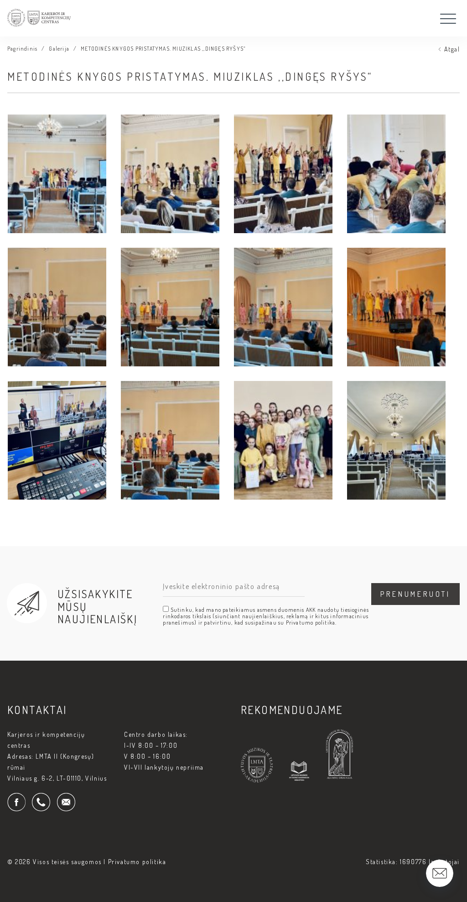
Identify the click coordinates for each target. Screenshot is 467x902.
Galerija (59, 48)
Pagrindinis (22, 48)
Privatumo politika (137, 862)
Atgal (452, 49)
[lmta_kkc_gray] (39, 31)
